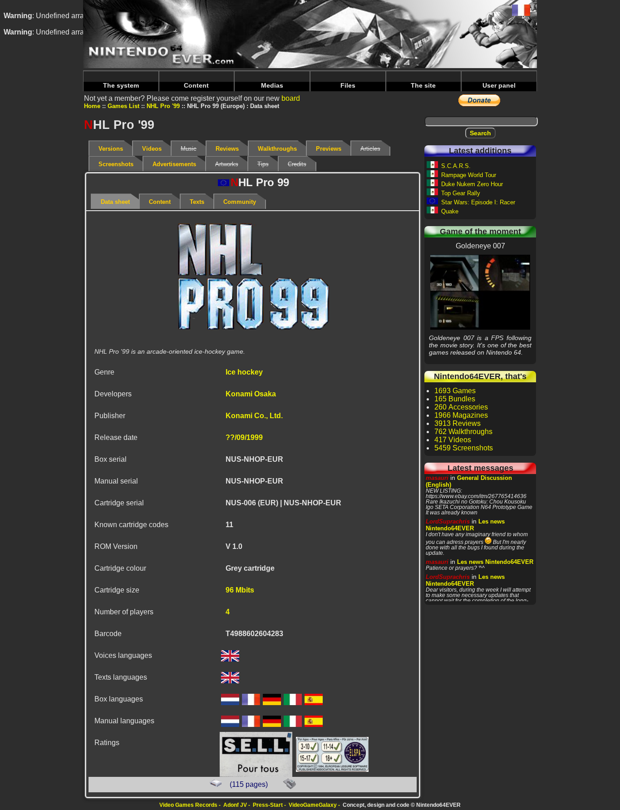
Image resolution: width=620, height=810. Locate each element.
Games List (123, 106)
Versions (110, 148)
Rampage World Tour (468, 175)
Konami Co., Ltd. (254, 416)
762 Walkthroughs (463, 431)
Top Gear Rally (460, 193)
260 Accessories (461, 407)
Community (239, 201)
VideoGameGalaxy (313, 805)
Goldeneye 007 (480, 292)
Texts (197, 201)
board (290, 98)
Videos (152, 148)
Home (92, 106)
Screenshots (115, 164)
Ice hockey (244, 372)
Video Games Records (188, 805)
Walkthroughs (277, 148)
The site (423, 85)
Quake (449, 211)
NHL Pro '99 (163, 106)
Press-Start (268, 805)
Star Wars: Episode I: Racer (478, 202)
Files (347, 85)
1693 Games (455, 391)
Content (196, 85)
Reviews (227, 148)
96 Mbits (240, 590)
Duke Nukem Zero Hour (472, 184)
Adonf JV (235, 805)
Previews (328, 148)
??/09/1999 (244, 437)
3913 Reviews (457, 423)
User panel (499, 85)
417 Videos (452, 440)
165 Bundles (454, 399)
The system (121, 85)
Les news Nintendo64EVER (465, 525)
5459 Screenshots (463, 448)
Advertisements (174, 164)
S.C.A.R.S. (456, 166)
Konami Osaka (251, 394)
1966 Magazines (461, 415)
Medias (272, 85)
